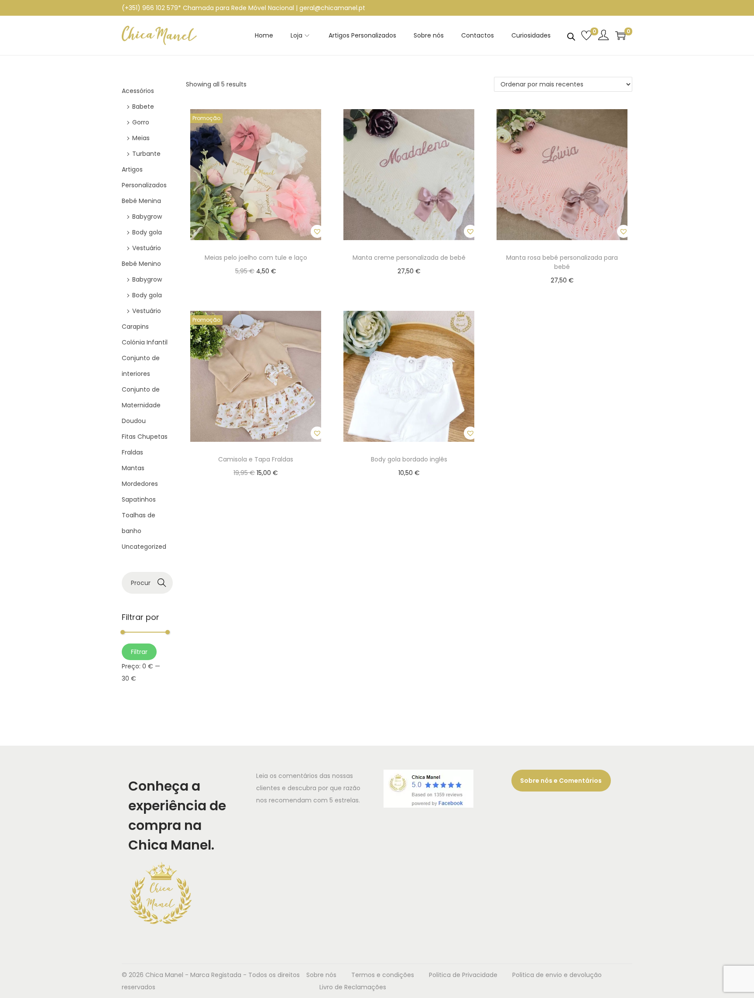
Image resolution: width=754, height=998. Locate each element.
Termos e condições (382, 974)
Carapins (135, 326)
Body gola (147, 232)
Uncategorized (144, 546)
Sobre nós (321, 974)
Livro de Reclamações (352, 987)
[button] (317, 231)
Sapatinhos (139, 499)
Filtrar (139, 651)
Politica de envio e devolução (557, 974)
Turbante (146, 153)
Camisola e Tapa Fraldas (255, 459)
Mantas (133, 468)
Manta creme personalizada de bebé (409, 257)
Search (162, 582)
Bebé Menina (141, 200)
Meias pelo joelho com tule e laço (256, 257)
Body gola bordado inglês (409, 459)
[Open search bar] (571, 35)
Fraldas (132, 452)
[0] (586, 35)
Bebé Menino (141, 263)
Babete (143, 106)
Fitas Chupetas (145, 436)
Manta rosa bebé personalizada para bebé (562, 262)
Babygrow (147, 216)
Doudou (134, 420)
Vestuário (146, 248)
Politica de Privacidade (463, 974)
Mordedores (140, 483)
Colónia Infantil (145, 342)
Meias (141, 138)
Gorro (140, 122)
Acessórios (138, 90)
